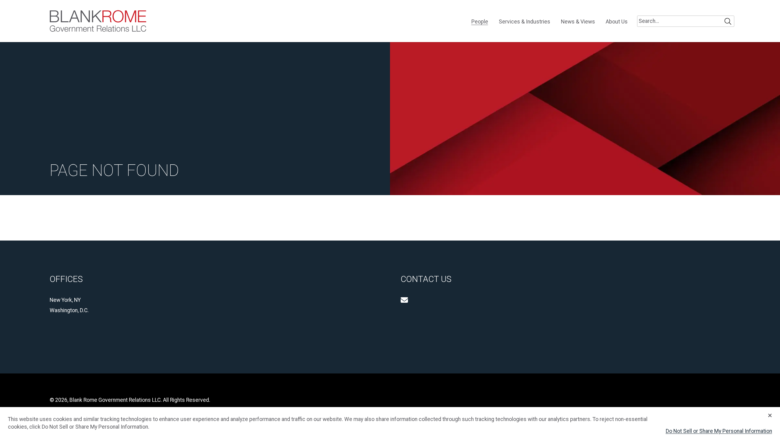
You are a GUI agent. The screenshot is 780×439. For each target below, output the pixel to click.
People (479, 22)
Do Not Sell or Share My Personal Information (719, 431)
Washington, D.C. (69, 310)
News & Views (578, 22)
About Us (617, 22)
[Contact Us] (404, 300)
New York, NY (65, 300)
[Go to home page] (98, 21)
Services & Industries (524, 22)
